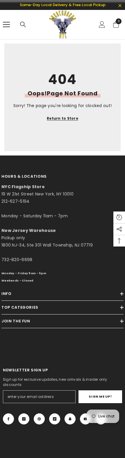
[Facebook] (8, 418)
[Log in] (102, 24)
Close (120, 6)
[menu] (6, 24)
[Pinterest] (39, 418)
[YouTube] (85, 418)
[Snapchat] (70, 418)
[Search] (22, 24)
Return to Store (62, 118)
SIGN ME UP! (100, 396)
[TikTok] (54, 418)
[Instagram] (23, 418)
